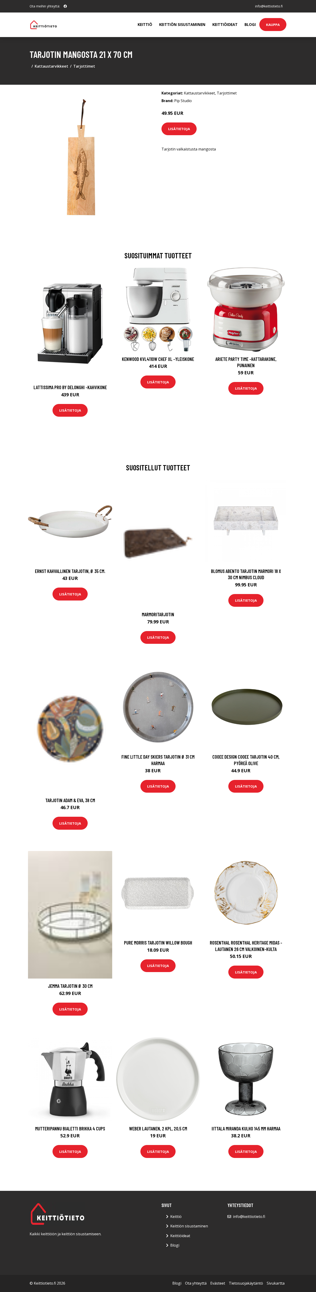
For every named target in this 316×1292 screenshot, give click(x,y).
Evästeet (217, 1283)
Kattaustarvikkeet (51, 66)
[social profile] (65, 6)
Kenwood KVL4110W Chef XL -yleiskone (158, 359)
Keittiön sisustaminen (182, 24)
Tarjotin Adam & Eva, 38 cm (70, 800)
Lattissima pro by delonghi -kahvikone (70, 387)
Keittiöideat (225, 24)
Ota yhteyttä (196, 1283)
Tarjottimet (84, 66)
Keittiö (145, 24)
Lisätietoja (179, 128)
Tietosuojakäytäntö (246, 1283)
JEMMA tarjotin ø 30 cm (70, 986)
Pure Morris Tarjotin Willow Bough (158, 942)
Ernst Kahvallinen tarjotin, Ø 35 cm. (70, 571)
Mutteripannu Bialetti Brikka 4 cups (70, 1128)
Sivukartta (276, 1283)
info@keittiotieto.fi (269, 6)
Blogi (250, 24)
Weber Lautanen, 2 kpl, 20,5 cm (158, 1128)
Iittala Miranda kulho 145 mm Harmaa (246, 1128)
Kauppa (273, 24)
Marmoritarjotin (158, 614)
